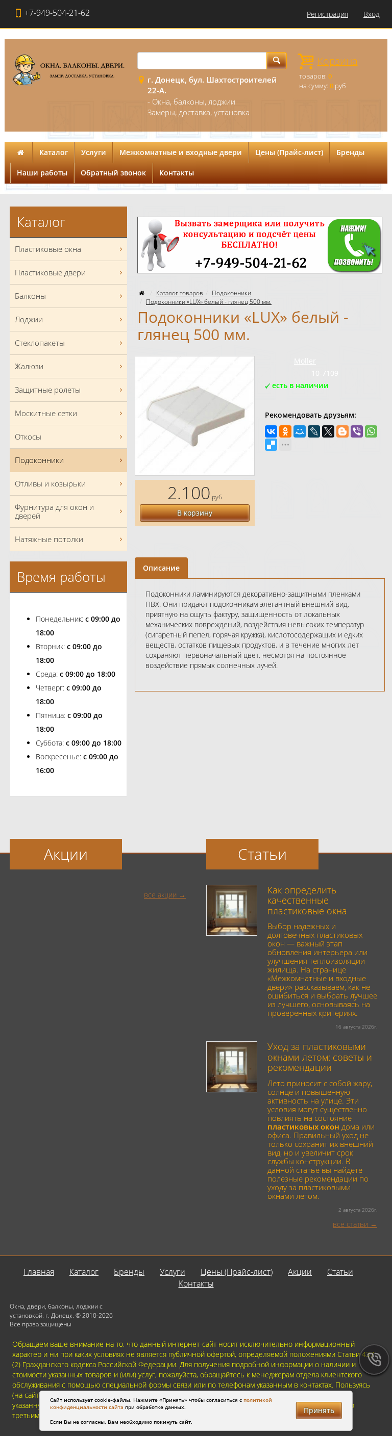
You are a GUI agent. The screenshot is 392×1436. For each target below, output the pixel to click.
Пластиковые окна (48, 249)
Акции (300, 1271)
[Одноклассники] (285, 431)
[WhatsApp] (371, 431)
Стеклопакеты (40, 343)
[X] (328, 431)
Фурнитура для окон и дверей (54, 511)
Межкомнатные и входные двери (180, 152)
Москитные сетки (46, 413)
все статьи (350, 1224)
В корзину (194, 513)
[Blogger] (342, 431)
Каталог (53, 152)
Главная (38, 1271)
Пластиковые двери (50, 272)
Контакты (176, 172)
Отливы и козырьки (50, 483)
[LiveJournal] (314, 431)
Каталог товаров (179, 293)
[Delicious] (271, 445)
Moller (305, 361)
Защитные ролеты (48, 389)
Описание (161, 568)
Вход (371, 14)
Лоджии (29, 319)
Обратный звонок (113, 172)
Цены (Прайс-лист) (289, 152)
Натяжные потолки (49, 539)
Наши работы (42, 172)
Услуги (93, 152)
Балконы (30, 296)
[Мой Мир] (299, 431)
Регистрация (327, 14)
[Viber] (357, 431)
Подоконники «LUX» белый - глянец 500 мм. (209, 301)
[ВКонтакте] (271, 431)
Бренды (350, 152)
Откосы (28, 436)
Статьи (340, 1271)
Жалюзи (29, 366)
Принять (319, 1410)
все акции (160, 895)
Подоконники (231, 293)
